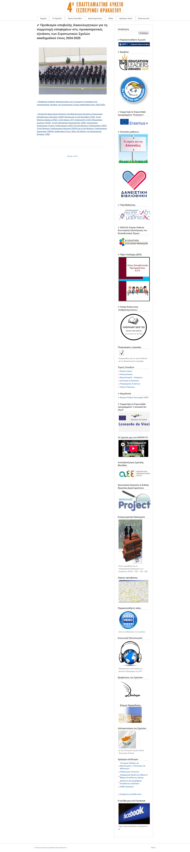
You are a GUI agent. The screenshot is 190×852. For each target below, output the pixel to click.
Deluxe (153, 847)
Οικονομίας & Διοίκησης (129, 381)
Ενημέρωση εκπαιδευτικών (131, 794)
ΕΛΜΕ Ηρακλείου (127, 787)
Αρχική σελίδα (72, 156)
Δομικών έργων (126, 371)
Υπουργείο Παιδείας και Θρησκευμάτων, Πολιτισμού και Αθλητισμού (132, 766)
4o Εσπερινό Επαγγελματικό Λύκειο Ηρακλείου (50, 847)
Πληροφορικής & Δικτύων (130, 384)
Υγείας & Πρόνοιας (127, 387)
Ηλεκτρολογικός (126, 374)
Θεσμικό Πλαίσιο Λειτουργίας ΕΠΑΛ (134, 397)
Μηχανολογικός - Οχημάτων (131, 377)
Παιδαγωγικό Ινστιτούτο (129, 772)
